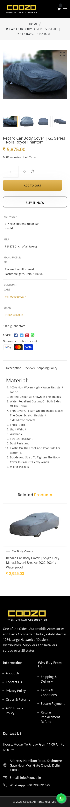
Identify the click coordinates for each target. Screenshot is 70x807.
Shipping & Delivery (49, 679)
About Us (12, 673)
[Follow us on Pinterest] (27, 335)
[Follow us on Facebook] (16, 335)
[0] (59, 9)
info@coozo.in (14, 315)
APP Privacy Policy (14, 710)
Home (33, 24)
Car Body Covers (22, 551)
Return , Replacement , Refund (51, 717)
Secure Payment (53, 703)
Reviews (29, 368)
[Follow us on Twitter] (21, 335)
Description (13, 368)
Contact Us (14, 682)
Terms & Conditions (49, 692)
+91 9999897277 (15, 296)
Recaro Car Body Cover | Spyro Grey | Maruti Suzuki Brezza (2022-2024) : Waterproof (34, 562)
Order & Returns (18, 699)
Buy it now (34, 203)
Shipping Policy (47, 368)
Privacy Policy (16, 691)
